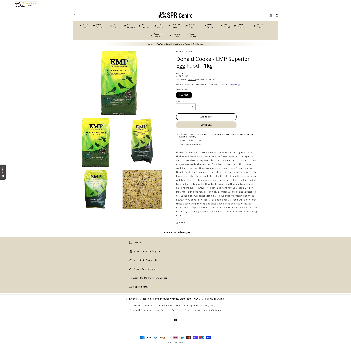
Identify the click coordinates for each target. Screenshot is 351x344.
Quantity (180, 101)
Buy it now (206, 125)
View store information (190, 144)
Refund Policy (175, 310)
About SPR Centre (213, 310)
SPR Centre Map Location (168, 305)
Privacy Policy (160, 310)
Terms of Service (193, 310)
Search (137, 305)
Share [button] (182, 222)
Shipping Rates (191, 305)
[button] (76, 15)
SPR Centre (179, 343)
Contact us (148, 305)
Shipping (192, 79)
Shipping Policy (208, 305)
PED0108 (184, 95)
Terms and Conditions (140, 310)
